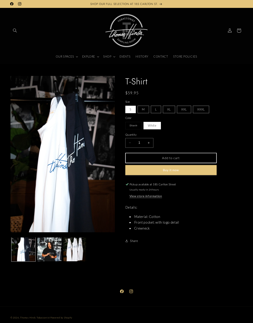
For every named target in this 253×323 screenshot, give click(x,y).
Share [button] (134, 241)
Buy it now (171, 170)
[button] (15, 30)
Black (136, 126)
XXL (184, 109)
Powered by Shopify (61, 317)
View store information (145, 196)
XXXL (201, 109)
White (152, 125)
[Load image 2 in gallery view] (49, 249)
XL (169, 109)
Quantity (131, 134)
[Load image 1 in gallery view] (23, 249)
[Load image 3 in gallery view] (75, 249)
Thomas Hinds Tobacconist (35, 317)
